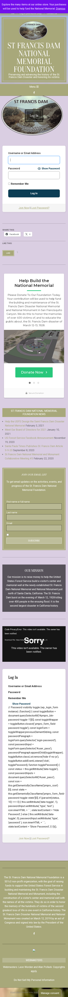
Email (9, 523)
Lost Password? (40, 207)
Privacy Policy (15, 992)
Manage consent (50, 993)
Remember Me (19, 183)
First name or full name (18, 501)
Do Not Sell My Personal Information (34, 980)
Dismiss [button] (60, 8)
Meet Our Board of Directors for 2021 (25, 429)
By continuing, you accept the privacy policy (31, 534)
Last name (12, 512)
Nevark (36, 992)
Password (14, 168)
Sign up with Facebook (34, 495)
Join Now (24, 207)
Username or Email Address (24, 153)
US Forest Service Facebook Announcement (29, 437)
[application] (34, 644)
